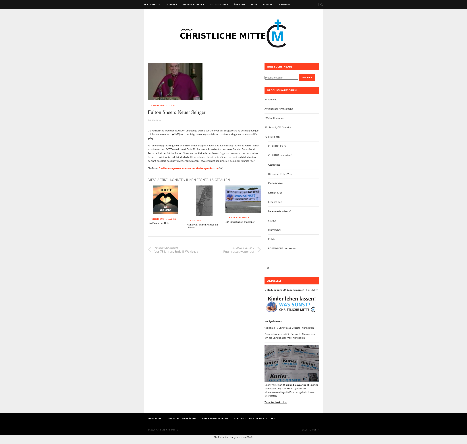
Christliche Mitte (167, 429)
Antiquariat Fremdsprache (279, 108)
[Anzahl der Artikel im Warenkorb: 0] (268, 268)
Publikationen (272, 136)
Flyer (254, 4)
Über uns (239, 4)
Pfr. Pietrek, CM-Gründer (278, 127)
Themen (170, 4)
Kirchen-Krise (275, 192)
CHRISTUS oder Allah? (280, 155)
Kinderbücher (275, 183)
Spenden (284, 4)
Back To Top (309, 429)
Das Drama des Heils (158, 223)
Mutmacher (274, 229)
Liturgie (272, 220)
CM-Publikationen (274, 118)
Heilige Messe (218, 4)
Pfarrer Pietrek (192, 4)
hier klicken (312, 290)
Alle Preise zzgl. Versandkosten (254, 418)
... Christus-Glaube (162, 105)
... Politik (194, 220)
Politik (271, 239)
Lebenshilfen (275, 202)
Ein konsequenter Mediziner (239, 221)
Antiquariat (271, 99)
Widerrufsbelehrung (215, 418)
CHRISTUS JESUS (277, 146)
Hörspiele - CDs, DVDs (280, 174)
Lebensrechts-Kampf (279, 211)
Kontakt (268, 4)
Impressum (154, 418)
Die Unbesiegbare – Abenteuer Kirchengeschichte (188, 168)
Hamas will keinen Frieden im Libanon (202, 226)
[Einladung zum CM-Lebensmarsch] (292, 312)
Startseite (153, 4)
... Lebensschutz (237, 217)
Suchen (307, 77)
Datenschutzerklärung (182, 418)
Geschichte (274, 164)
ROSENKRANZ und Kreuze (282, 248)
